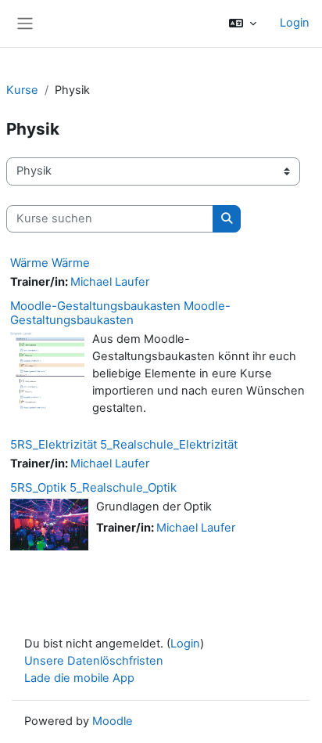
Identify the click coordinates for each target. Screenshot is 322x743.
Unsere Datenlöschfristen (93, 661)
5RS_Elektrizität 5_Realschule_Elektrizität (124, 444)
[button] (243, 23)
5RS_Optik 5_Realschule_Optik (93, 487)
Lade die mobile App (79, 678)
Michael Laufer (109, 282)
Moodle (112, 721)
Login (294, 23)
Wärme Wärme (50, 262)
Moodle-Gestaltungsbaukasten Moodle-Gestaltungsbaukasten (120, 312)
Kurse (22, 90)
